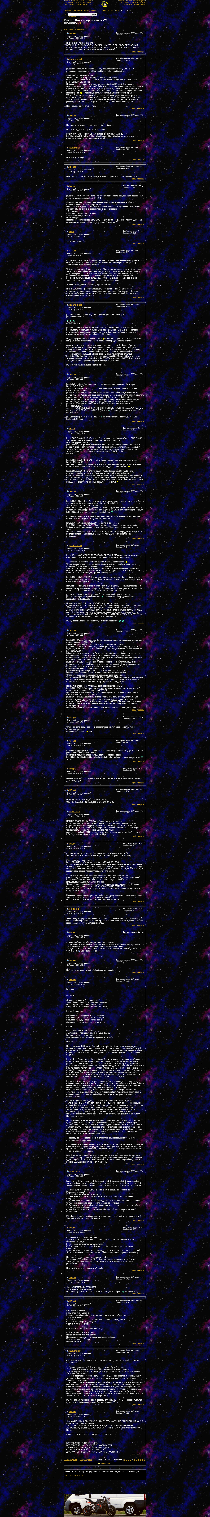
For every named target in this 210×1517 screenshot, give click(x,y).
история (75, 1)
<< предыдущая (70, 1460)
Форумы (68, 10)
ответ (134, 52)
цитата (141, 52)
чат (121, 2)
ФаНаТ (73, 932)
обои (134, 2)
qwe (71, 231)
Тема (118, 10)
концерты (88, 1)
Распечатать (106, 1464)
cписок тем (68, 29)
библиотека (87, 4)
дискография (69, 2)
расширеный (72, 16)
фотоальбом (69, 4)
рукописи (79, 4)
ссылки (136, 4)
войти (143, 4)
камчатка (122, 1)
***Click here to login (74, 1476)
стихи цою (127, 2)
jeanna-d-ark (75, 59)
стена (129, 1)
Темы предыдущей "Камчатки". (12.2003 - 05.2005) (93, 10)
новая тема (79, 29)
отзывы (135, 1)
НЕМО (72, 33)
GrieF (79, 23)
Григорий (74, 909)
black (72, 186)
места (89, 2)
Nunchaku (74, 147)
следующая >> (86, 1460)
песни (82, 1)
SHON (72, 115)
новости (68, 1)
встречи (142, 1)
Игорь (72, 717)
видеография (80, 2)
